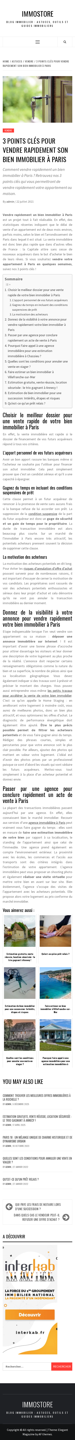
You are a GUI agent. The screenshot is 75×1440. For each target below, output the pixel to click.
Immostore (37, 13)
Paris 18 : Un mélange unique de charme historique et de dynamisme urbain (37, 1139)
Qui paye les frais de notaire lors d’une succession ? (38, 1206)
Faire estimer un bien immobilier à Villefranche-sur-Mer (31, 374)
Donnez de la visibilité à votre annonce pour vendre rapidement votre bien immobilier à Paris (37, 324)
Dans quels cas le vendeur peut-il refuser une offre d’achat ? (37, 1217)
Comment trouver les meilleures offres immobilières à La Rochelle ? (37, 1097)
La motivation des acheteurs (30, 314)
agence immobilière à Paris (46, 822)
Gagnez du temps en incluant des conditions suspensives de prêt (40, 307)
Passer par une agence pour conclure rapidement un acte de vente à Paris (32, 337)
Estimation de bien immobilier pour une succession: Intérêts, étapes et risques (34, 395)
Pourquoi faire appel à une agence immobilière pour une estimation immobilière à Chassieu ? (31, 351)
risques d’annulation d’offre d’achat (48, 568)
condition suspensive (42, 514)
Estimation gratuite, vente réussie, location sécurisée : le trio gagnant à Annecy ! (37, 385)
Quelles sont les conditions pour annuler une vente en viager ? (38, 364)
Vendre (8, 130)
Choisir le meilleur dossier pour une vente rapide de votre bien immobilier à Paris (36, 292)
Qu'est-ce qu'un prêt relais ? (26, 403)
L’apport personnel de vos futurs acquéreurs (40, 300)
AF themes (45, 1434)
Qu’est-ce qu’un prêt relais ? (21, 1179)
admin (10, 201)
